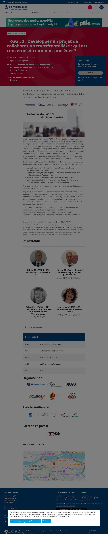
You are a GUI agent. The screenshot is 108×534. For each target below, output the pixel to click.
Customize (46, 521)
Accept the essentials (33, 521)
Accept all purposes (17, 521)
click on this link (64, 516)
